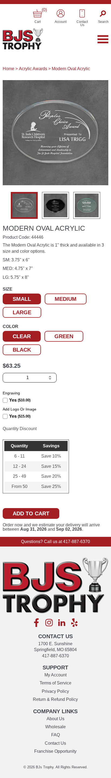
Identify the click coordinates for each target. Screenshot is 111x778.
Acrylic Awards (33, 68)
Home (8, 68)
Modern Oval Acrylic (71, 68)
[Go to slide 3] (86, 205)
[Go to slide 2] (55, 205)
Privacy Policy (55, 691)
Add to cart (31, 513)
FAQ (55, 735)
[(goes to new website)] (36, 623)
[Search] (103, 13)
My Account (55, 675)
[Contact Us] (82, 13)
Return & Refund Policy (55, 699)
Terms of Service (55, 683)
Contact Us (55, 743)
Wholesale (55, 727)
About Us (55, 718)
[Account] (61, 13)
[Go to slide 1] (24, 205)
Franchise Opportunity (55, 751)
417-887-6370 (76, 541)
